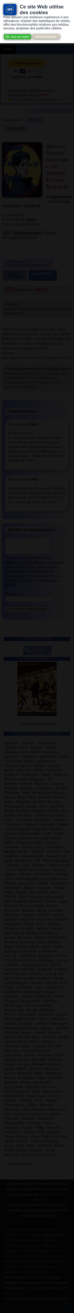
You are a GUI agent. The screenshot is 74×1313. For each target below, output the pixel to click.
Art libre (12, 1241)
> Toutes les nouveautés (37, 724)
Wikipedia (29, 1267)
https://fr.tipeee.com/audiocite (37, 99)
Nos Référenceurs (33, 1272)
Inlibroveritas (31, 1256)
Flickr (56, 1251)
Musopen (45, 1262)
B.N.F (37, 1246)
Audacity (49, 1241)
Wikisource (48, 1267)
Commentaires (42, 273)
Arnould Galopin (55, 149)
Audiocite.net (59, 201)
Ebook (44, 1251)
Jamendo (52, 1256)
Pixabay (11, 1272)
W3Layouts (35, 1288)
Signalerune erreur (15, 275)
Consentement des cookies (25, 1230)
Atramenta (31, 1241)
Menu (8, 49)
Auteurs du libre (18, 1246)
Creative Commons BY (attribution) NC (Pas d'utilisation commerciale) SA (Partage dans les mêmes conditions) (35, 380)
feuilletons (16, 128)
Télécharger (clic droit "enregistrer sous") (28, 264)
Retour (34, 120)
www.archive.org (39, 1278)
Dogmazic (29, 1251)
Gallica (11, 1256)
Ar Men (19, 215)
